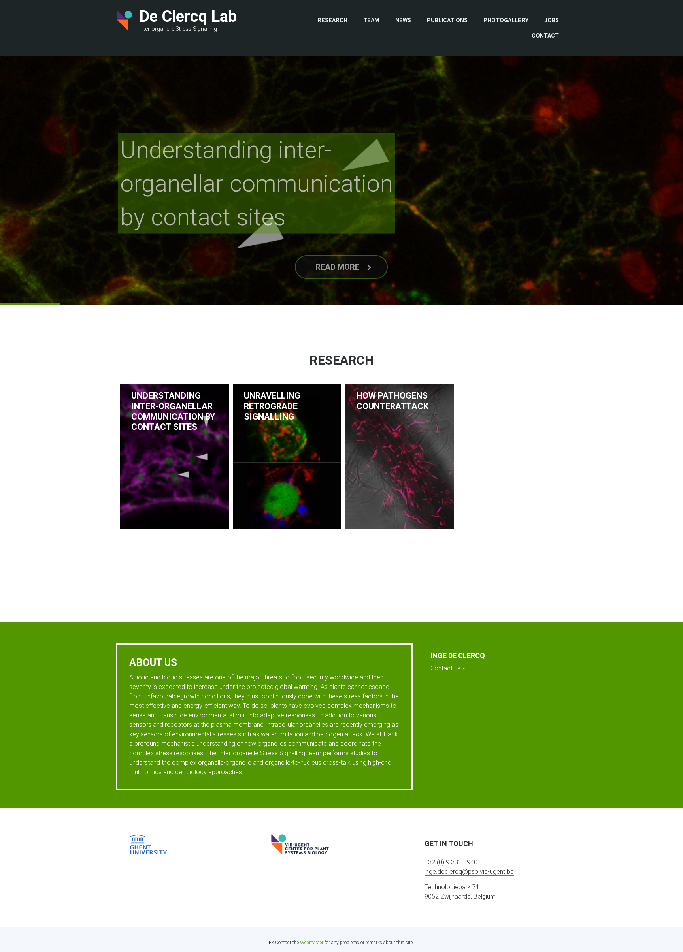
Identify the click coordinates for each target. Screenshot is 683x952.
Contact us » (447, 668)
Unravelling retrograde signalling (272, 406)
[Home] (124, 21)
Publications (447, 20)
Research (332, 20)
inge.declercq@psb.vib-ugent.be (469, 871)
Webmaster (311, 942)
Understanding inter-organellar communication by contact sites (256, 171)
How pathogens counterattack (392, 401)
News (403, 20)
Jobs (551, 20)
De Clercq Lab (188, 16)
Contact (545, 35)
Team (371, 20)
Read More (337, 253)
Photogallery (505, 20)
